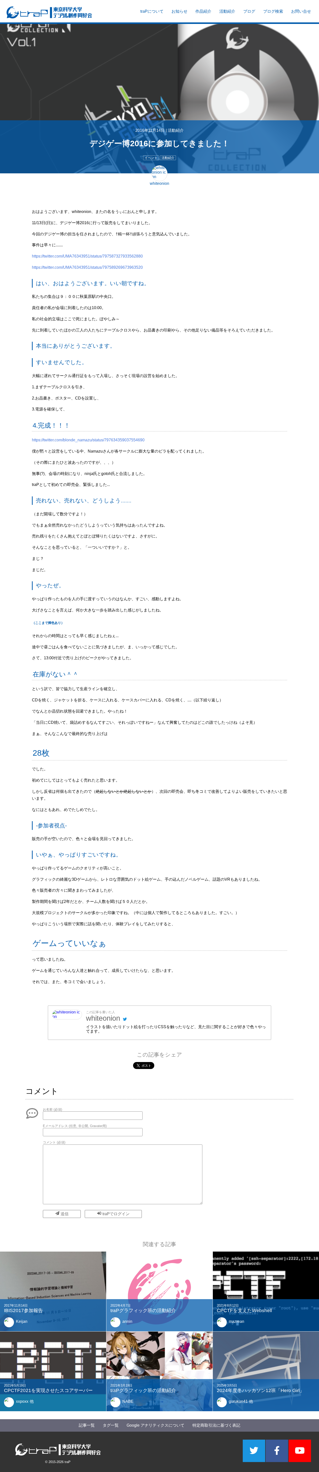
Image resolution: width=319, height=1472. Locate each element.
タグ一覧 (111, 1425)
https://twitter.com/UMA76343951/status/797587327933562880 (87, 256)
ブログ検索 (273, 11)
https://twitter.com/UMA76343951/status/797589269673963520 (87, 267)
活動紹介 (227, 11)
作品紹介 (203, 11)
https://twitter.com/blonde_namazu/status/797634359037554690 (88, 440)
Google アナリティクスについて (155, 1425)
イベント (151, 158)
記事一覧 (87, 1425)
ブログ (249, 11)
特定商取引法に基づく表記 (216, 1425)
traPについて (151, 11)
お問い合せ (301, 11)
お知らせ (179, 11)
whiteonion (103, 1018)
